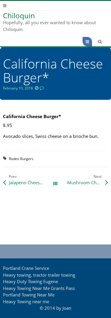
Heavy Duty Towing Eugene (30, 281)
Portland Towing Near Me (28, 295)
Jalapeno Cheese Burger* (32, 182)
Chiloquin (19, 15)
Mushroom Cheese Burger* (87, 182)
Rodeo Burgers (21, 158)
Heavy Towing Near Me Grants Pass (39, 288)
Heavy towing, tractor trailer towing (39, 275)
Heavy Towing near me (26, 301)
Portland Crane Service (26, 268)
